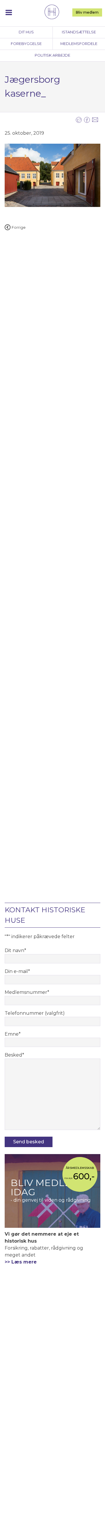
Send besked (28, 1142)
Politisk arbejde (52, 55)
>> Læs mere (21, 1262)
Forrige (19, 227)
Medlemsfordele (78, 44)
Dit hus (26, 32)
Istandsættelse (79, 32)
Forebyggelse (26, 44)
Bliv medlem (87, 12)
